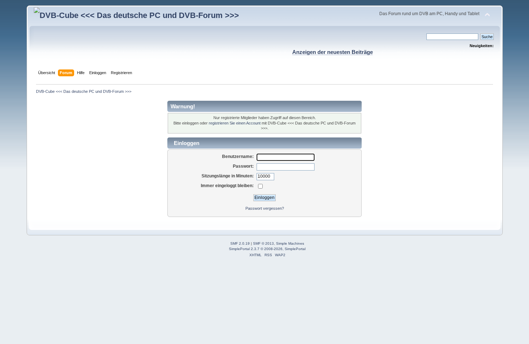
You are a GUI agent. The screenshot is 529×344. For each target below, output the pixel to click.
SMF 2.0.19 (240, 243)
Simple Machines (290, 243)
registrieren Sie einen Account (235, 123)
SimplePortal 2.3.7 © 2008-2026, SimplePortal (267, 249)
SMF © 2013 (263, 243)
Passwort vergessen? (264, 208)
